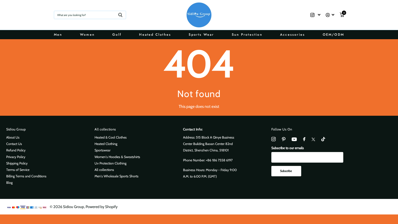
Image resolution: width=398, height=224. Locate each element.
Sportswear (102, 150)
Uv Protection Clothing (110, 163)
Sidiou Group (16, 129)
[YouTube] (294, 139)
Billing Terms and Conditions (26, 176)
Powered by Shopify (102, 206)
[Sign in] (330, 15)
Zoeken (120, 15)
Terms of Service (17, 170)
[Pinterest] (283, 139)
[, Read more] (315, 15)
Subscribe (286, 171)
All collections (105, 129)
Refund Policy (15, 150)
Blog (9, 182)
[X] (313, 139)
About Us (12, 137)
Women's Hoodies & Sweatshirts (117, 157)
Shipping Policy (17, 163)
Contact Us (14, 144)
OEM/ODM (333, 34)
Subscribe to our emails (287, 148)
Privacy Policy (15, 157)
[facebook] (304, 139)
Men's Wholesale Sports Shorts (116, 176)
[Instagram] (273, 139)
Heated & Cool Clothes (111, 137)
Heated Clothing (106, 144)
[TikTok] (323, 139)
